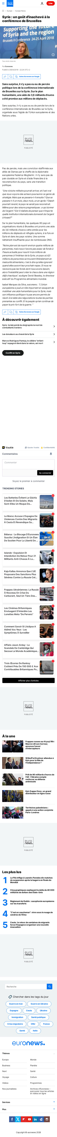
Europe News (20, 11)
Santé (22, 1031)
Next (4, 1071)
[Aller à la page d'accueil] (10, 3)
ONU (33, 1024)
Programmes (36, 1083)
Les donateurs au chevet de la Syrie (18, 334)
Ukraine (43, 1010)
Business (6, 1065)
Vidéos (5, 1083)
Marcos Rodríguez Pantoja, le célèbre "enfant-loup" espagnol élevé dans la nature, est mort (23, 341)
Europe (9, 11)
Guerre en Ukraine (39, 1004)
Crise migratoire (15, 1024)
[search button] (49, 986)
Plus (4, 1109)
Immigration (17, 1017)
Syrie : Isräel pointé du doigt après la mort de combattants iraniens (22, 326)
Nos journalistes (9, 1089)
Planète (33, 1065)
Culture (33, 1077)
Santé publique (38, 1017)
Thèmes (6, 1053)
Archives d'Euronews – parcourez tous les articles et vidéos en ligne (42, 1091)
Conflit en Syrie (13, 352)
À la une (8, 736)
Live (51, 3)
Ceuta (29, 1010)
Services (6, 1102)
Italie (35, 1031)
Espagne (14, 1010)
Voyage (5, 1077)
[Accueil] (3, 11)
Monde (33, 1059)
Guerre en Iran (16, 1004)
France (46, 1024)
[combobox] (28, 986)
